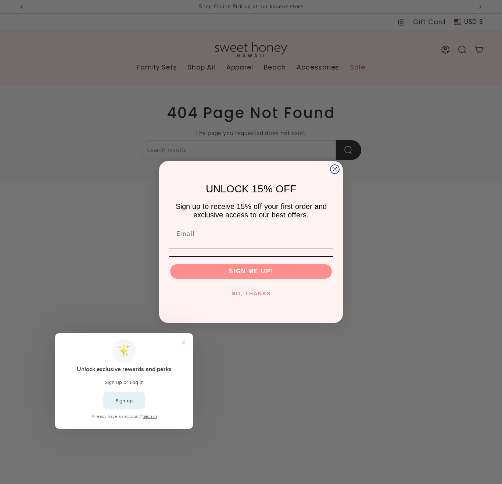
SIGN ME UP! (251, 271)
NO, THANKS (251, 293)
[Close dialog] (334, 169)
